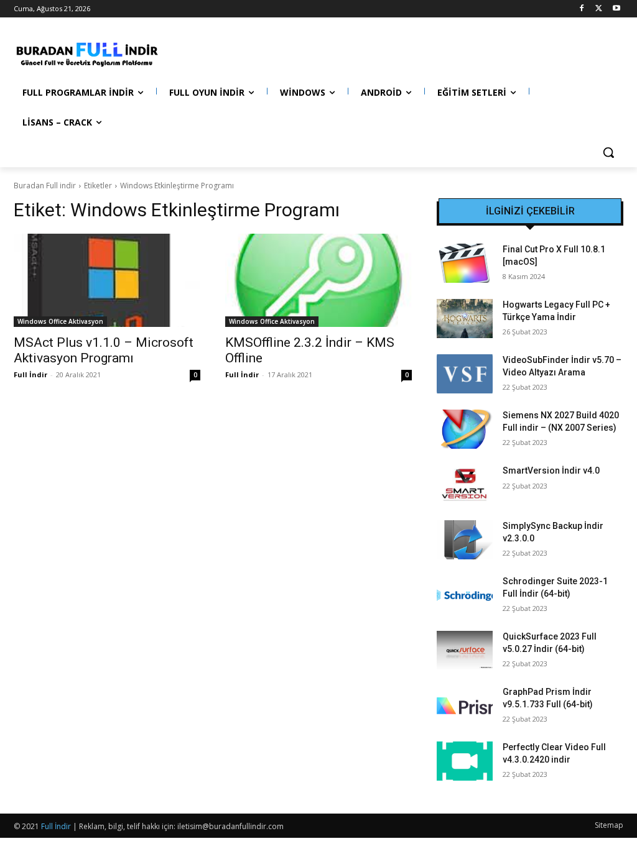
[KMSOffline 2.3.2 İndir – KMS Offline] (318, 280)
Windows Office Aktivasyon (60, 321)
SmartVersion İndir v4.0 (551, 470)
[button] (608, 152)
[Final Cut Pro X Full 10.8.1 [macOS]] (465, 263)
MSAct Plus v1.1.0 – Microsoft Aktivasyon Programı (103, 350)
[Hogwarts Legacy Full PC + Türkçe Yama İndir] (465, 318)
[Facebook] (582, 9)
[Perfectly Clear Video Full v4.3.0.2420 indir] (465, 761)
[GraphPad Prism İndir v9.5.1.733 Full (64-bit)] (465, 705)
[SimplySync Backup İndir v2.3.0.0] (465, 539)
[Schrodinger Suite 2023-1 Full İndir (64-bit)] (465, 595)
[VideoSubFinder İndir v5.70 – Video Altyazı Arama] (465, 373)
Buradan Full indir (45, 185)
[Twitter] (599, 9)
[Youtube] (616, 9)
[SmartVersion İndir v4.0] (465, 484)
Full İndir (30, 374)
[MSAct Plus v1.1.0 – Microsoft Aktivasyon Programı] (107, 280)
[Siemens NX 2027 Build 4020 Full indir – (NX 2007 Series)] (465, 429)
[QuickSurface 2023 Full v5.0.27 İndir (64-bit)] (465, 650)
